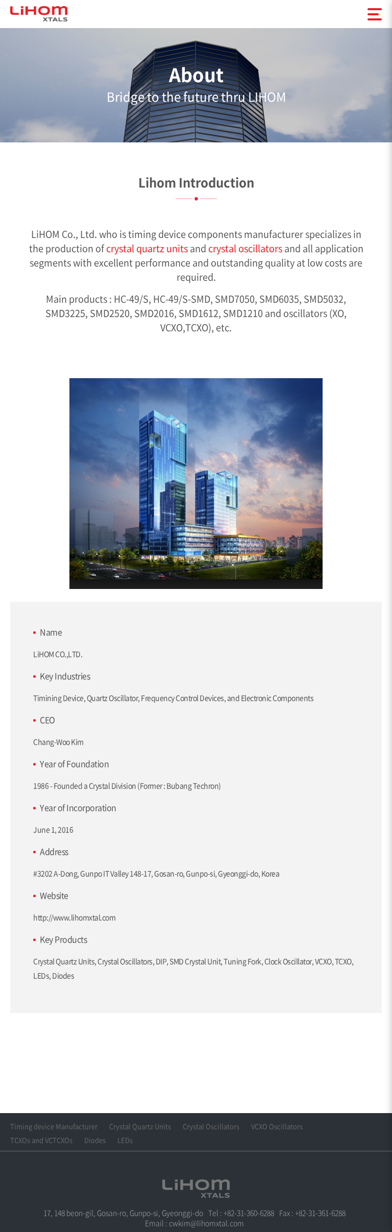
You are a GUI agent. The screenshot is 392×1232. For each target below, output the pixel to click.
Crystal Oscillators (211, 1126)
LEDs (125, 1140)
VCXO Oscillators (277, 1126)
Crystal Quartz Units (140, 1126)
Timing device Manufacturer (53, 1126)
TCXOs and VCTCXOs (41, 1140)
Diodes (95, 1140)
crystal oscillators (245, 248)
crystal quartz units (147, 248)
